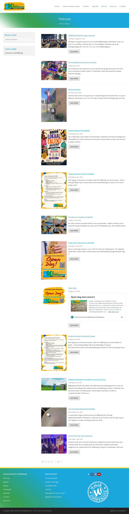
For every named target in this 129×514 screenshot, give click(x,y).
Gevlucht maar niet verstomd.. (80, 436)
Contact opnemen (51, 478)
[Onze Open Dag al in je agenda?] (54, 278)
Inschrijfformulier (51, 486)
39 (58, 462)
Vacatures (6, 501)
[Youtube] (99, 474)
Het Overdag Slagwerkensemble (81, 409)
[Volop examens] (54, 121)
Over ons (6, 478)
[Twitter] (88, 474)
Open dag (72, 288)
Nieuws (5, 486)
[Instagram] (95, 474)
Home (61, 24)
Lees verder (74, 52)
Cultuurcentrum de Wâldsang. (19, 511)
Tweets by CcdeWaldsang (14, 53)
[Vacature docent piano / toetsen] (54, 207)
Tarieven (48, 489)
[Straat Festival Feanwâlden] (54, 164)
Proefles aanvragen (52, 482)
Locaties (6, 497)
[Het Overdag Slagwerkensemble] (54, 425)
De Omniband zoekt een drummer (82, 62)
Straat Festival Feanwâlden (79, 131)
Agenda (5, 482)
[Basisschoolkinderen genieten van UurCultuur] (54, 389)
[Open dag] (54, 303)
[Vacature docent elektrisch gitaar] (54, 369)
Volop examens (74, 89)
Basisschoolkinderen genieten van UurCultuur (87, 379)
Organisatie (7, 489)
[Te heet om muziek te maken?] (54, 233)
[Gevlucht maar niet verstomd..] (54, 452)
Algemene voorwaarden (53, 497)
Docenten (6, 493)
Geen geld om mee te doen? (55, 493)
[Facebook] (92, 474)
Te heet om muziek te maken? (80, 217)
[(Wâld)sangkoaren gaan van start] (54, 47)
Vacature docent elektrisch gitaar (81, 336)
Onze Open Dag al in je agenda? (81, 243)
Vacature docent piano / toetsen (81, 174)
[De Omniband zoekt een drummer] (54, 79)
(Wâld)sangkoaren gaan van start (81, 35)
